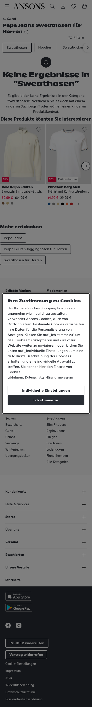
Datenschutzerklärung (40, 377)
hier (42, 367)
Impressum (65, 377)
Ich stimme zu (45, 400)
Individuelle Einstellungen (46, 390)
